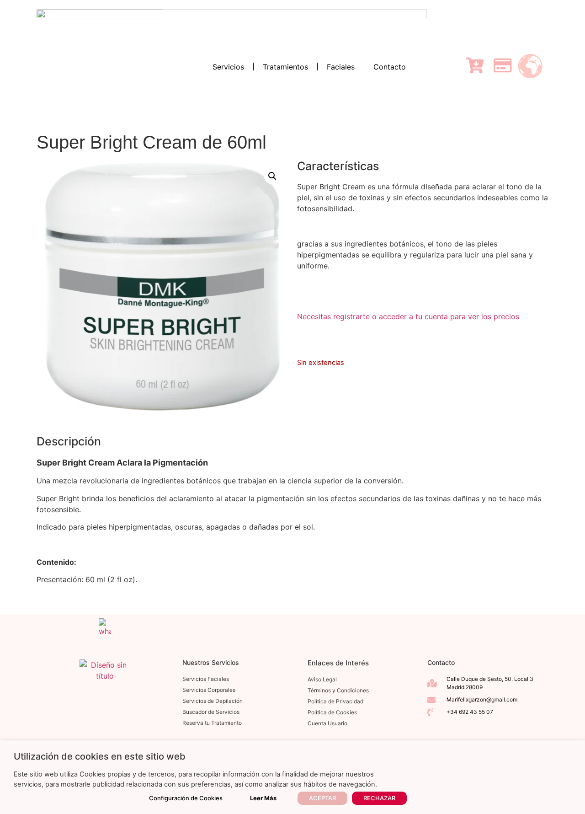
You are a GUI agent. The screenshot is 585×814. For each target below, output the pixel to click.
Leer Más (263, 798)
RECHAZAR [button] (379, 798)
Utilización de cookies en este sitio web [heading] (100, 756)
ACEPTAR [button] (322, 798)
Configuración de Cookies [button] (186, 798)
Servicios (228, 66)
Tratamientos (285, 66)
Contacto (389, 66)
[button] (272, 176)
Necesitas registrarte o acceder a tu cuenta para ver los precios (408, 316)
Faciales (341, 66)
